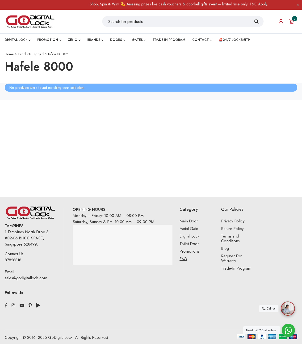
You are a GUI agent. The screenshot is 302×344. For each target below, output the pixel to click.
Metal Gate (189, 228)
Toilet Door (189, 243)
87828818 (13, 260)
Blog (225, 248)
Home (9, 54)
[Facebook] (6, 305)
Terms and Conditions (230, 238)
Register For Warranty (231, 258)
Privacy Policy (232, 221)
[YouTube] (22, 305)
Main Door (189, 221)
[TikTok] (38, 305)
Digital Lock (189, 236)
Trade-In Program (236, 268)
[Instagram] (13, 305)
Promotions (189, 251)
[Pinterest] (30, 305)
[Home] (30, 21)
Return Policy (232, 228)
